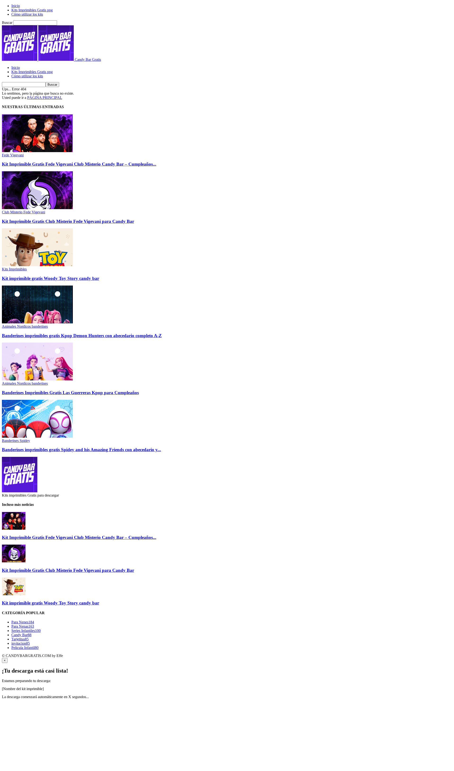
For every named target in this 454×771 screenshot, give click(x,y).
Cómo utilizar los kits (27, 14)
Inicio (15, 6)
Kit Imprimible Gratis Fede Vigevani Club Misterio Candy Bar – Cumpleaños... (79, 164)
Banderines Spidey (16, 441)
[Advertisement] (144, 736)
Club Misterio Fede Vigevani (23, 212)
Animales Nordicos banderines (25, 326)
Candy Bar (21, 635)
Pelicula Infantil (25, 648)
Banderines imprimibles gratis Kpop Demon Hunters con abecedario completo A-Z (82, 335)
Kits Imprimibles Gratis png (32, 10)
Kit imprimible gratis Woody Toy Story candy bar (50, 278)
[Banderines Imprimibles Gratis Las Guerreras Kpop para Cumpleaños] (37, 379)
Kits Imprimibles (14, 269)
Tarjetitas (20, 639)
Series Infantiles (26, 631)
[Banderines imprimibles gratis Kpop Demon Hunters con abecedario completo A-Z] (37, 322)
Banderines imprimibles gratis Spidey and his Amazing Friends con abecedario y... (81, 449)
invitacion (20, 643)
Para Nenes (22, 622)
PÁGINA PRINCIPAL (44, 98)
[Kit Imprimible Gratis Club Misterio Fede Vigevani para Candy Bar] (37, 208)
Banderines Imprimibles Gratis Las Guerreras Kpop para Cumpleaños (70, 392)
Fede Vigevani (13, 155)
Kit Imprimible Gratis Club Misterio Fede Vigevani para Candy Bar (68, 221)
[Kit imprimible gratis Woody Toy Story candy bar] (37, 265)
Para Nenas (22, 626)
